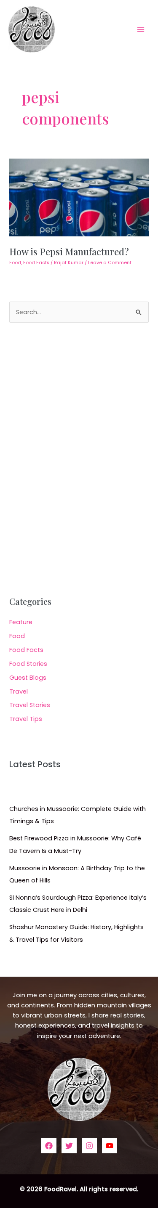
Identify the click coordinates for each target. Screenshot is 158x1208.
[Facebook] (48, 1145)
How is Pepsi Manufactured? (69, 251)
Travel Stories (29, 705)
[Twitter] (69, 1145)
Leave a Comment (109, 263)
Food (15, 263)
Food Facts (36, 263)
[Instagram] (89, 1145)
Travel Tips (25, 719)
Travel (18, 691)
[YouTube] (109, 1145)
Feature (20, 622)
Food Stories (28, 664)
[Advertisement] (79, 459)
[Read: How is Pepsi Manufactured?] (78, 197)
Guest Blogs (27, 677)
